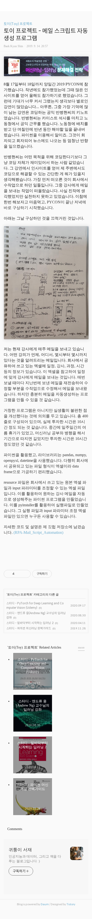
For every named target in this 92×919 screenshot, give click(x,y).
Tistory (70, 904)
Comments (14, 829)
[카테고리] (6, 5)
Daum (45, 904)
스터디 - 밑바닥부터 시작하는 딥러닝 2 (29, 623)
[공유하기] (19, 574)
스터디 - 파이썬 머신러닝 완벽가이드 (28, 628)
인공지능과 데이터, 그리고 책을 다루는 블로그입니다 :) (35, 859)
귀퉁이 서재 (20, 849)
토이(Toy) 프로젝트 (18, 24)
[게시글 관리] (25, 574)
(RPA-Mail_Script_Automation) (38, 532)
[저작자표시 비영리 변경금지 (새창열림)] (58, 574)
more (81, 647)
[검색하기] (86, 5)
